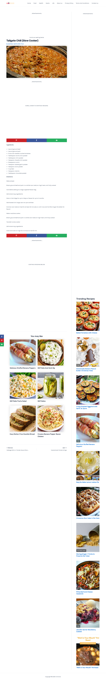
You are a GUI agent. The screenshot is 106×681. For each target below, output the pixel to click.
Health (41, 3)
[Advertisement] (36, 25)
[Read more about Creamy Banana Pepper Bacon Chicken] (51, 418)
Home (29, 3)
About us (59, 3)
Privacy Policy (69, 3)
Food (35, 3)
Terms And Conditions (82, 3)
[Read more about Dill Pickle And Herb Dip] (51, 352)
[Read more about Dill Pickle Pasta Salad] (23, 385)
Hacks (48, 3)
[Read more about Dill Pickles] (51, 385)
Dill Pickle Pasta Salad (18, 401)
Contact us (95, 3)
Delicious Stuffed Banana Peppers (23, 368)
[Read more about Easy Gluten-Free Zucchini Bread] (23, 418)
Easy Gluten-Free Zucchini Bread (22, 434)
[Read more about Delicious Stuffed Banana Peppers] (23, 352)
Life (53, 3)
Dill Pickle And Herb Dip (46, 368)
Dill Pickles (42, 401)
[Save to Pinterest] (16, 140)
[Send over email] (57, 140)
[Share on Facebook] (37, 140)
